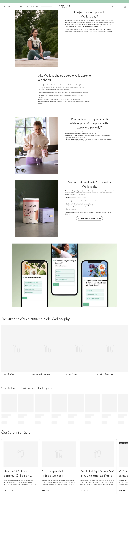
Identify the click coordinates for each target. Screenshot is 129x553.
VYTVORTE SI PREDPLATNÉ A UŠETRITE (89, 218)
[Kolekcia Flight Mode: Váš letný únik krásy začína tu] (97, 466)
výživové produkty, (98, 139)
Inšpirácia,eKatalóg (28, 6)
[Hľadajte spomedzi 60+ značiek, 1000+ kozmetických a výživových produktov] (112, 6)
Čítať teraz (7, 490)
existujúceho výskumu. (91, 133)
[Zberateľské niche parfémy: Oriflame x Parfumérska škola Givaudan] (20, 466)
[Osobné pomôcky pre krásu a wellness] (59, 466)
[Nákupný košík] (125, 6)
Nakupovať (9, 6)
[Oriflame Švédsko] (64, 6)
